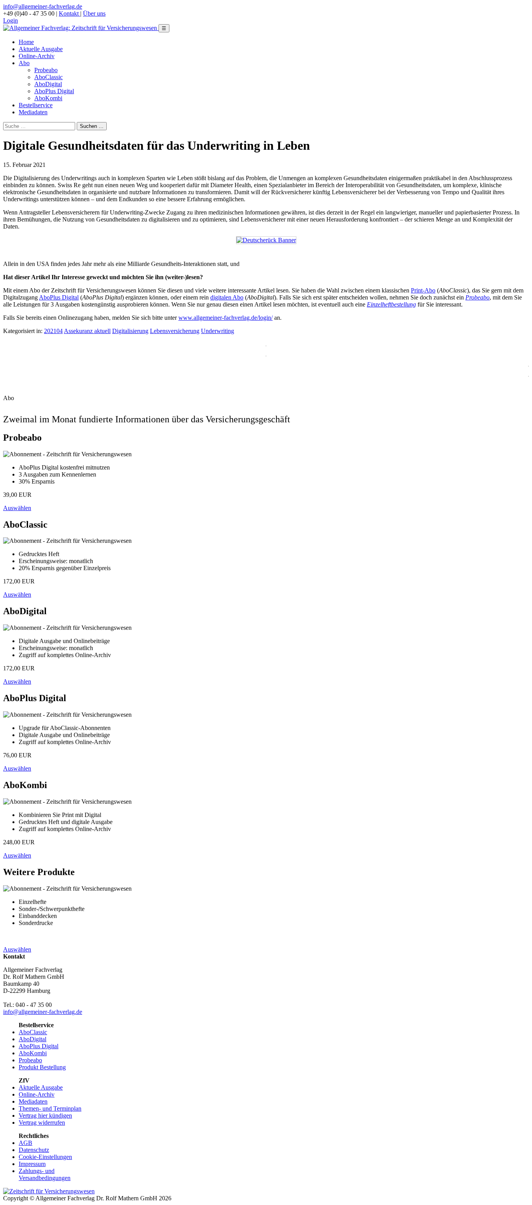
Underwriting (217, 331)
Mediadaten (33, 112)
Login (10, 20)
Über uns (94, 13)
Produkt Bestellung (42, 1067)
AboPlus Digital (54, 91)
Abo (24, 63)
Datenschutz (34, 1150)
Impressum (32, 1164)
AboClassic (48, 77)
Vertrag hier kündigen (45, 1115)
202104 (53, 331)
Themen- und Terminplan (50, 1108)
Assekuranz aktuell (87, 331)
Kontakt (69, 13)
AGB (25, 1142)
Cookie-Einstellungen (45, 1157)
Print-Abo (423, 290)
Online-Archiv (37, 56)
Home (26, 42)
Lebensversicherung (174, 331)
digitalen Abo (226, 297)
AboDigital (48, 84)
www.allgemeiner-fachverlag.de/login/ (225, 317)
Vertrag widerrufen (42, 1122)
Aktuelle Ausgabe (41, 49)
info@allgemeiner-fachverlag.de (42, 6)
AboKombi (48, 98)
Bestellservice (36, 105)
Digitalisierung (130, 331)
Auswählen (17, 508)
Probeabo (46, 70)
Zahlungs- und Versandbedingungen (44, 1174)
